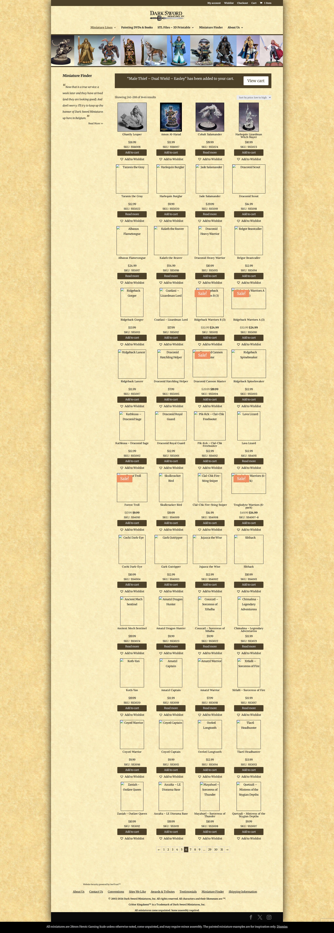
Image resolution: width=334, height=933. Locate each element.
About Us (234, 27)
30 (215, 849)
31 (221, 849)
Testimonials (188, 891)
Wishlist (229, 3)
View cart (256, 80)
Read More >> (95, 123)
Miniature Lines (101, 27)
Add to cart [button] (132, 152)
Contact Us (96, 891)
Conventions (116, 891)
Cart (253, 3)
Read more (210, 152)
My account (214, 3)
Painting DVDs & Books (137, 27)
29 (209, 849)
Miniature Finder (211, 27)
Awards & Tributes (163, 891)
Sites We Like (137, 891)
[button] (132, 159)
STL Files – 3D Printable (174, 27)
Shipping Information (243, 891)
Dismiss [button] (282, 926)
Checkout (242, 3)
